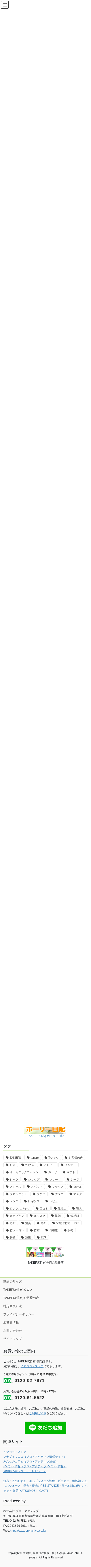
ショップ (34, 1179)
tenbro (35, 1157)
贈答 (12, 1237)
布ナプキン (17, 1215)
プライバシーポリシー (18, 1314)
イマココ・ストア (32, 1366)
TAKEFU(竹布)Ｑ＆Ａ (18, 1289)
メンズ (14, 1201)
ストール (15, 1186)
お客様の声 (75, 1157)
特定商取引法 (12, 1306)
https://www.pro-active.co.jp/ (28, 1530)
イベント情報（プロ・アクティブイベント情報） (34, 1466)
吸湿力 (62, 1208)
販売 (70, 1230)
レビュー (55, 1201)
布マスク (39, 1215)
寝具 (79, 1208)
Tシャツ (53, 1157)
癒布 (43, 1223)
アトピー (49, 1165)
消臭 (28, 1223)
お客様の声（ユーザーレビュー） (24, 1471)
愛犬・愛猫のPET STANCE (41, 1485)
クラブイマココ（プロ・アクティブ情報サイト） (34, 1456)
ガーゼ (52, 1172)
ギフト (70, 1172)
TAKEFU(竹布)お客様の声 (21, 1297)
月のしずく (19, 1481)
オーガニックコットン (24, 1172)
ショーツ (55, 1179)
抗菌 (58, 1215)
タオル (77, 1186)
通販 (28, 1237)
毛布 (12, 1223)
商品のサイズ (12, 1281)
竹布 (37, 1230)
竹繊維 (53, 1230)
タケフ (41, 1194)
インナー (70, 1165)
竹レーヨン (17, 1230)
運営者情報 (11, 1322)
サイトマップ (12, 1338)
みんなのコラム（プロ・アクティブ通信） (30, 1461)
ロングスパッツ (20, 1208)
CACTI (43, 1490)
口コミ (44, 1208)
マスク (77, 1194)
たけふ (29, 1165)
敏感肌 (74, 1215)
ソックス (58, 1186)
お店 (12, 1165)
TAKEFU (15, 1157)
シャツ (14, 1179)
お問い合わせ (12, 1330)
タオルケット (18, 1194)
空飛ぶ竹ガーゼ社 (67, 1223)
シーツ (74, 1179)
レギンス (34, 1201)
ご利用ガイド (37, 1413)
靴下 (43, 1237)
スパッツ (36, 1186)
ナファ (59, 1194)
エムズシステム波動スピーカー (49, 1481)
